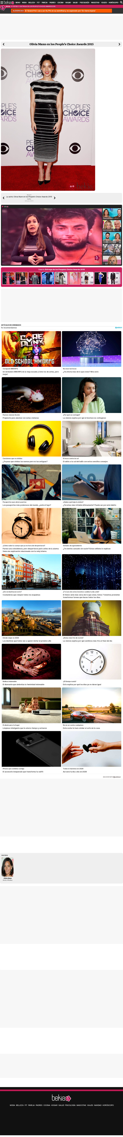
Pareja (31, 1105)
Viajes (90, 1105)
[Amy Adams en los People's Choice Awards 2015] (100, 278)
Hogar (54, 1105)
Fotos (15, 6)
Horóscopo (108, 1105)
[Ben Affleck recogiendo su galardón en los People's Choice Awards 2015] (34, 278)
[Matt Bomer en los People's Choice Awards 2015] (113, 278)
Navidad (97, 1105)
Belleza (20, 1105)
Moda (12, 1105)
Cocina (46, 1105)
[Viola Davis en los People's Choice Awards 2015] (8, 278)
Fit (26, 1105)
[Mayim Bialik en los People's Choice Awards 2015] (61, 278)
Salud (61, 1105)
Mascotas (81, 1105)
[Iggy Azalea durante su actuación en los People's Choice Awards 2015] (74, 278)
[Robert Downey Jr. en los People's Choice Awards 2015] (48, 278)
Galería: (61, 269)
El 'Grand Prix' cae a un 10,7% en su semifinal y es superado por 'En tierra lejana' (54, 10)
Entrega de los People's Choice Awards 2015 (37, 6)
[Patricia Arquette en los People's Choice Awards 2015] (21, 278)
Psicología (70, 1105)
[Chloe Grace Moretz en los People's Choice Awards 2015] (87, 278)
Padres (39, 1105)
